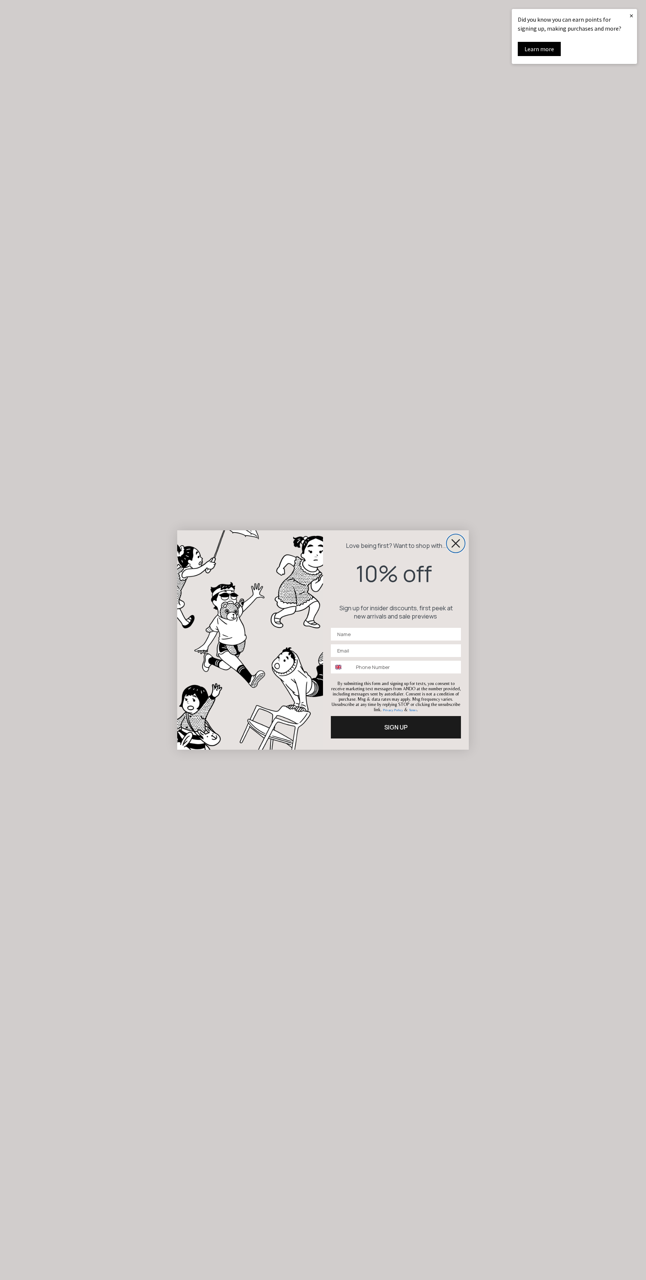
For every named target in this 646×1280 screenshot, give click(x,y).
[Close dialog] (455, 543)
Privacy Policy (393, 710)
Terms (413, 710)
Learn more (539, 49)
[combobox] (341, 667)
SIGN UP (395, 727)
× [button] (631, 15)
